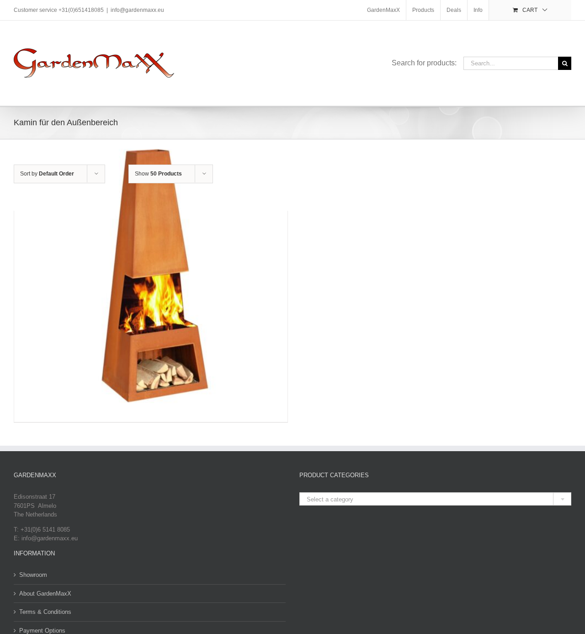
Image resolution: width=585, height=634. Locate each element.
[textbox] (435, 499)
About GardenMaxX (45, 593)
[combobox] (435, 499)
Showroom (33, 574)
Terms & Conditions (45, 611)
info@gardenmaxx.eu (137, 10)
